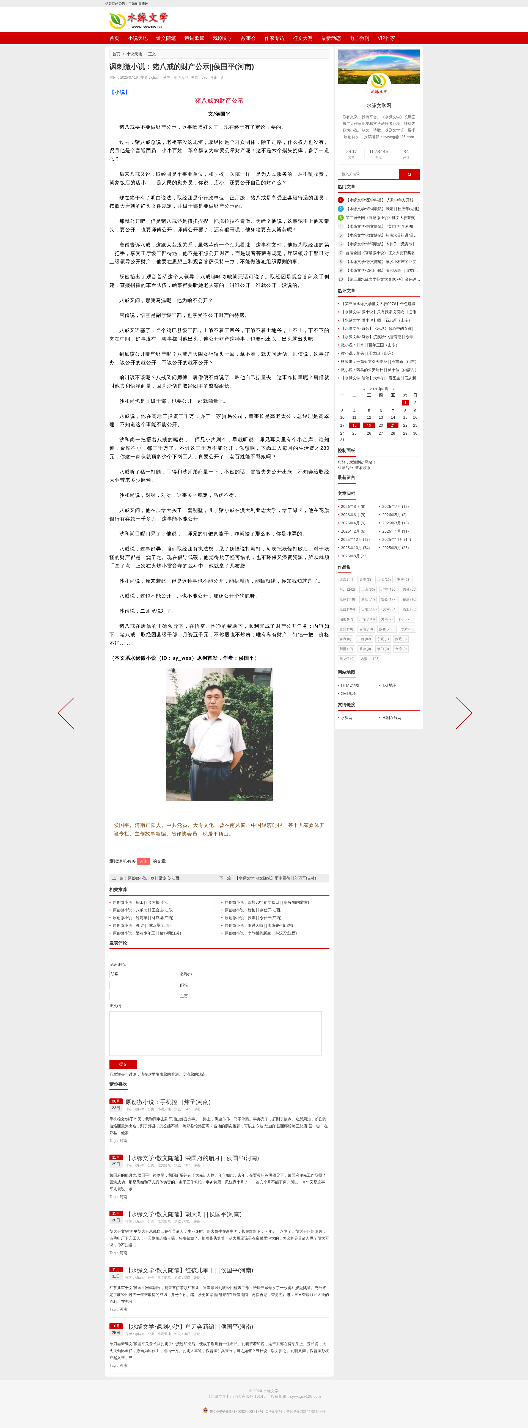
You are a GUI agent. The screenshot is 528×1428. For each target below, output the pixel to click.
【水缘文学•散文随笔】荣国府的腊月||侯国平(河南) (192, 1158)
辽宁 (389, 589)
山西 (368, 589)
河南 (143, 861)
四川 (406, 619)
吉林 (409, 589)
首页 (114, 38)
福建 (409, 599)
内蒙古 (370, 658)
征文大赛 (303, 38)
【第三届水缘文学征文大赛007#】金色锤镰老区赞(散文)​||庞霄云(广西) (407, 279)
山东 (369, 609)
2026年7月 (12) (395, 506)
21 (393, 425)
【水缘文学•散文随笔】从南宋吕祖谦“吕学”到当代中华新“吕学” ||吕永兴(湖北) (413, 235)
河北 (347, 589)
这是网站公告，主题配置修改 (126, 3)
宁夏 (383, 639)
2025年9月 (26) (395, 547)
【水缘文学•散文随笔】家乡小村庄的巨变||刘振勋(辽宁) (394, 261)
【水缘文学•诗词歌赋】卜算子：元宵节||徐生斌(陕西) (392, 243)
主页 (184, 996)
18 (354, 425)
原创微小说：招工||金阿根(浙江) (141, 902)
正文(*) (115, 1006)
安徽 (389, 599)
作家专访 (274, 38)
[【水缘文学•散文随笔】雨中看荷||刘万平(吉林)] (463, 714)
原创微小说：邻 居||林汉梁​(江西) (141, 925)
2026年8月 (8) (353, 506)
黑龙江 (347, 658)
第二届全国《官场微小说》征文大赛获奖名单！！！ (390, 217)
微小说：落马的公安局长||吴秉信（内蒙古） (380, 369)
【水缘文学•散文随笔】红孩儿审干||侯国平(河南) (189, 1270)
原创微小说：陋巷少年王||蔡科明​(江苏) (147, 933)
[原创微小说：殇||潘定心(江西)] (67, 714)
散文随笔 (166, 38)
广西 (364, 639)
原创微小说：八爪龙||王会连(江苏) (143, 909)
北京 (346, 579)
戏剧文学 (223, 38)
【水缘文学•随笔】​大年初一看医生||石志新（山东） (386, 377)
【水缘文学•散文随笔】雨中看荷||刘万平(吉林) (275, 878)
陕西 (387, 629)
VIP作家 (386, 38)
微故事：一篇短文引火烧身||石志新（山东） (380, 361)
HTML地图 (350, 685)
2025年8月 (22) (354, 555)
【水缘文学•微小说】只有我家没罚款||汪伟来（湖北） (388, 311)
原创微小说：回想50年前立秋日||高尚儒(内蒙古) (267, 902)
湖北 (409, 609)
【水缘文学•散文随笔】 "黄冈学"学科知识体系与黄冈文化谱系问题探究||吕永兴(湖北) (419, 226)
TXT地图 (389, 685)
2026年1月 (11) (395, 531)
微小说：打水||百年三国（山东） (370, 344)
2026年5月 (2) (394, 514)
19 (369, 425)
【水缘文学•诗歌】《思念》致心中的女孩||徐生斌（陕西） (392, 328)
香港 (365, 648)
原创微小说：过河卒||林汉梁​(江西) (143, 917)
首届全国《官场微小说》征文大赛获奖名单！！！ (388, 252)
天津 (365, 579)
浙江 (368, 599)
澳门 (383, 648)
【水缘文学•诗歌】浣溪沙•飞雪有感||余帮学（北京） (387, 336)
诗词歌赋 (194, 38)
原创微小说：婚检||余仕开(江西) (253, 909)
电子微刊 (359, 38)
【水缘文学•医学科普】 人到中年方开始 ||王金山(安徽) (393, 199)
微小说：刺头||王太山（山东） (368, 353)
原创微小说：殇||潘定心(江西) (154, 878)
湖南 (346, 619)
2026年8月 (379, 388)
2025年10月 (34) (355, 547)
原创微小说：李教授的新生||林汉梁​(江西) (261, 933)
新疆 (346, 648)
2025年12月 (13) (355, 539)
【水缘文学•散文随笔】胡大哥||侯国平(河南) (183, 1214)
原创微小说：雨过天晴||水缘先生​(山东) (259, 925)
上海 (384, 579)
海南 (387, 619)
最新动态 (331, 38)
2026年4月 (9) (353, 522)
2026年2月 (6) (353, 531)
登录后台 (345, 467)
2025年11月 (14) (396, 539)
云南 (366, 629)
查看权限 (363, 467)
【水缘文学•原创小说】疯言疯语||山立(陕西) (384, 270)
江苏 (347, 599)
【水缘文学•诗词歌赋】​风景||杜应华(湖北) (382, 208)
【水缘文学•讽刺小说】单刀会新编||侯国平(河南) (189, 1326)
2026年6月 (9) (353, 514)
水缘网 (347, 717)
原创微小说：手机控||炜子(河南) (167, 1102)
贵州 (346, 629)
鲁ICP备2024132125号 (306, 1411)
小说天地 (138, 38)
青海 (345, 639)
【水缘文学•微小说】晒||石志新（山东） (376, 320)
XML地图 (348, 693)
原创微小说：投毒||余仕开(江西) (253, 917)
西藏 (401, 639)
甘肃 (407, 629)
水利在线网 (392, 717)
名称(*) (186, 974)
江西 (347, 609)
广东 (367, 619)
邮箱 (184, 985)
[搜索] (409, 174)
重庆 (404, 579)
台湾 (401, 648)
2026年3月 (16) (395, 522)
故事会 (248, 38)
